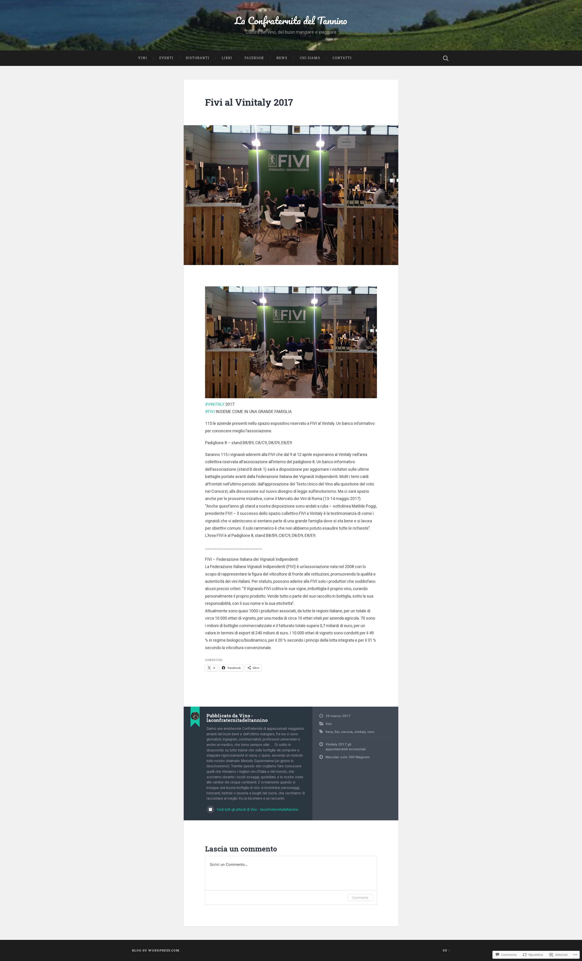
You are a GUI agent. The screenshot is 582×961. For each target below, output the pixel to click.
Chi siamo (310, 58)
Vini (142, 58)
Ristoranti (197, 58)
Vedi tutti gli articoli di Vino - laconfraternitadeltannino (257, 809)
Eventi (166, 58)
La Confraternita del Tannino (291, 20)
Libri (227, 58)
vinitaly (360, 732)
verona (347, 732)
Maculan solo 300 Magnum (348, 757)
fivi (337, 732)
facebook (254, 58)
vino (370, 732)
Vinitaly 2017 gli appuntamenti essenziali (346, 746)
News (281, 58)
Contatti (342, 58)
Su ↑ (446, 950)
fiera (329, 732)
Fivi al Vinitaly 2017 (249, 102)
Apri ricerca (445, 58)
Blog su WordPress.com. (156, 950)
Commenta (360, 897)
